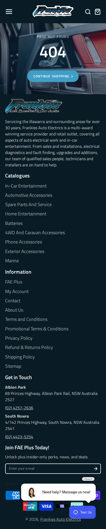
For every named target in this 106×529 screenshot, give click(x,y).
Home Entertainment (25, 213)
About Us (14, 310)
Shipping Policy (20, 357)
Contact (12, 300)
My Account (17, 291)
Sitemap (13, 366)
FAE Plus (13, 282)
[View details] (34, 106)
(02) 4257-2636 (19, 408)
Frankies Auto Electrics (60, 519)
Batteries (14, 223)
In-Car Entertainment (26, 186)
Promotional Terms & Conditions (36, 328)
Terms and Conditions (26, 319)
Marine (12, 260)
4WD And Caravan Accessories (35, 232)
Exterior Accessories (24, 251)
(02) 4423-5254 (19, 437)
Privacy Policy (18, 338)
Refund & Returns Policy (29, 347)
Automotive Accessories (28, 195)
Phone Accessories (23, 242)
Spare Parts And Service (28, 204)
